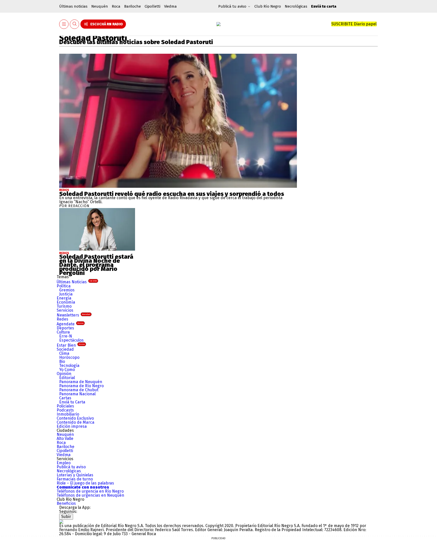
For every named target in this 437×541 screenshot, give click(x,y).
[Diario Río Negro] (218, 24)
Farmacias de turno (75, 479)
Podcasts (65, 410)
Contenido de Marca (75, 422)
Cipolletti (152, 6)
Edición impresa (72, 426)
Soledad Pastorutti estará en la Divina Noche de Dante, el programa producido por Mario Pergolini (96, 264)
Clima (64, 353)
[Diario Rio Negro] (61, 521)
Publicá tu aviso (71, 466)
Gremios (67, 290)
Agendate (70, 324)
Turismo (64, 306)
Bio (62, 361)
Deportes (65, 328)
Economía (66, 302)
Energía (64, 298)
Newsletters (73, 315)
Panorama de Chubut (78, 389)
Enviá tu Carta (72, 402)
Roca (116, 6)
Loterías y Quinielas (75, 475)
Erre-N (65, 336)
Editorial (67, 377)
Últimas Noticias (77, 281)
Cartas (65, 398)
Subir (66, 516)
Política (64, 286)
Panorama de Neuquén (80, 381)
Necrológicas (296, 6)
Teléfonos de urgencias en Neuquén (90, 495)
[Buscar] (75, 24)
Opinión (64, 373)
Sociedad (65, 349)
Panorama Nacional (77, 393)
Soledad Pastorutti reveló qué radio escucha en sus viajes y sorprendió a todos (171, 193)
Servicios (65, 310)
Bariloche (132, 6)
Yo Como (67, 369)
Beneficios (66, 503)
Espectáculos (71, 340)
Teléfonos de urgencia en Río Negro (90, 491)
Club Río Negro (267, 6)
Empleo (64, 462)
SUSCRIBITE (354, 24)
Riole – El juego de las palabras (85, 483)
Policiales (65, 406)
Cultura (63, 332)
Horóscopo (69, 357)
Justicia (66, 294)
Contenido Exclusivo (75, 418)
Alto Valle (65, 438)
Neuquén (99, 6)
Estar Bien (71, 345)
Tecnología (69, 365)
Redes (64, 190)
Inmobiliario (68, 414)
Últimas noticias (73, 6)
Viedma (170, 6)
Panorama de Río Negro (81, 385)
